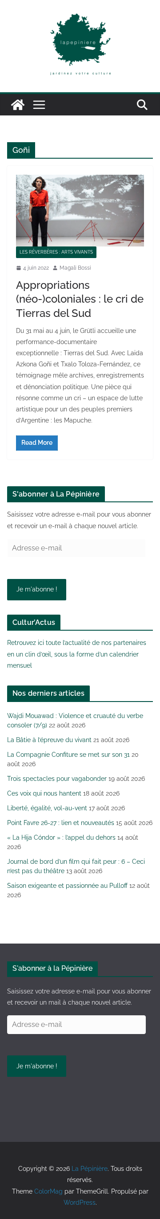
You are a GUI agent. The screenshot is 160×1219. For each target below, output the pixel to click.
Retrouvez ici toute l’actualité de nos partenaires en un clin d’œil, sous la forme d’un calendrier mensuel (76, 654)
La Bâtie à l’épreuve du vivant (49, 739)
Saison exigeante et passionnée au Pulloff (67, 885)
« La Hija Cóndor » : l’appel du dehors (61, 837)
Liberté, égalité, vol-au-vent (47, 808)
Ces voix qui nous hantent (44, 793)
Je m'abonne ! (36, 589)
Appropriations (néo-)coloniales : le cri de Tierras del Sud (80, 299)
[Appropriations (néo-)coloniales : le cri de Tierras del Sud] (80, 210)
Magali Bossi (75, 268)
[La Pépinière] (17, 104)
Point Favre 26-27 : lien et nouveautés (60, 822)
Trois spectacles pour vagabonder (57, 778)
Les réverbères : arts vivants (56, 252)
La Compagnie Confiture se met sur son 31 (68, 754)
